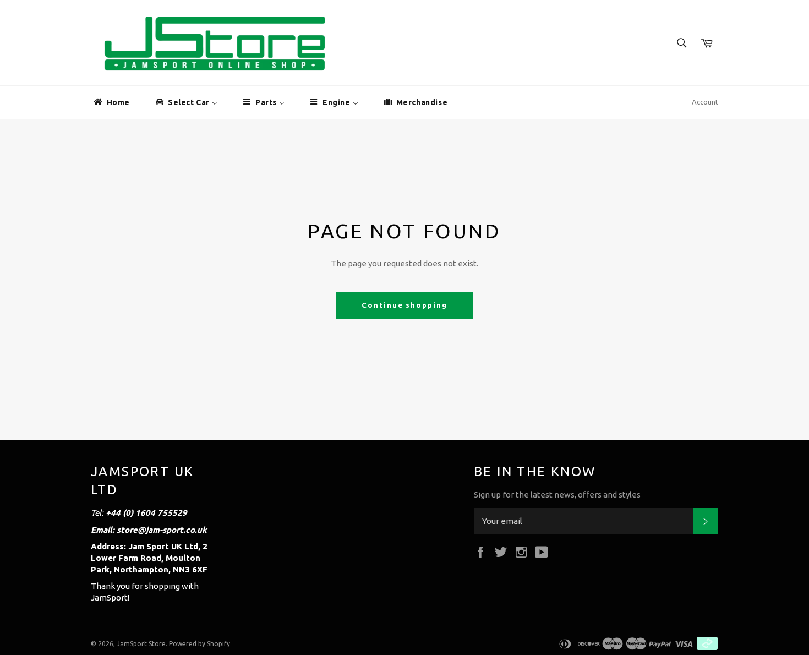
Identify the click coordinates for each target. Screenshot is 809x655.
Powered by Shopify (199, 643)
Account (705, 102)
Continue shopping (404, 305)
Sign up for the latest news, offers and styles (557, 494)
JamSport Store (141, 643)
